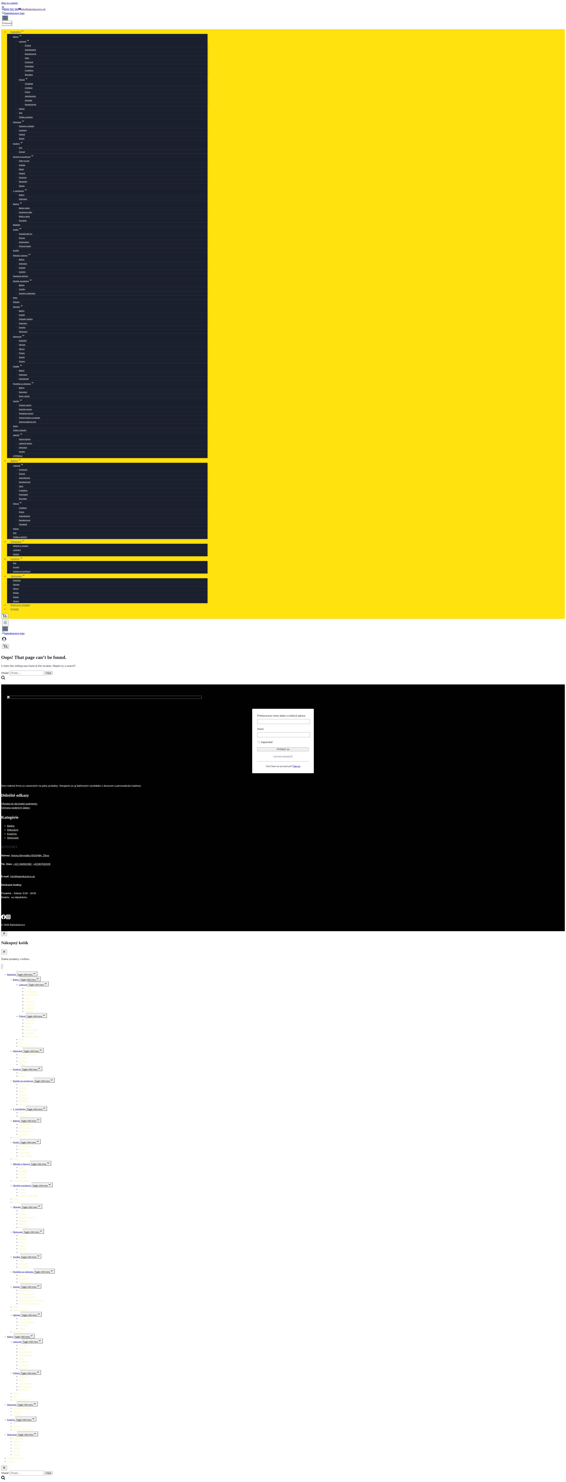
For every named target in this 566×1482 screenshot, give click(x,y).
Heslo (260, 729)
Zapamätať (266, 742)
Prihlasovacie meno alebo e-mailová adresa (281, 715)
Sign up (296, 766)
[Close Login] (4, 933)
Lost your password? (283, 756)
